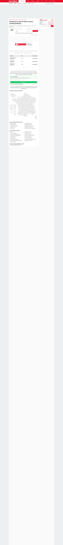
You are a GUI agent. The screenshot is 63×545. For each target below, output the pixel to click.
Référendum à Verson (28, 140)
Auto (42, 1)
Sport (28, 1)
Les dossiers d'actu (43, 24)
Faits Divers (19, 3)
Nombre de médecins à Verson (30, 135)
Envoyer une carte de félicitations (30, 128)
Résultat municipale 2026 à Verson (30, 139)
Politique (10, 3)
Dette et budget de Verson (14, 139)
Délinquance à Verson (28, 131)
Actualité (41, 21)
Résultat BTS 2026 (13, 124)
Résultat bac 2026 (13, 123)
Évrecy (32, 33)
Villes (32, 3)
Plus (46, 1)
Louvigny (20, 33)
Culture (32, 1)
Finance (37, 1)
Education (24, 3)
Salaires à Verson (13, 136)
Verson (11, 131)
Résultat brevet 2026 (14, 19)
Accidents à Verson (13, 141)
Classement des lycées (14, 125)
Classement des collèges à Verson (15, 135)
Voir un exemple (51, 21)
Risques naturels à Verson (29, 134)
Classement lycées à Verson (29, 125)
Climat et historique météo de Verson (16, 140)
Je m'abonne (23, 82)
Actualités (22, 1)
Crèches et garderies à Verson (15, 134)
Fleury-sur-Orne (25, 33)
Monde (29, 3)
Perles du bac (12, 128)
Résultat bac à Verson (28, 123)
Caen (29, 33)
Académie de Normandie (23, 19)
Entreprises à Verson (28, 136)
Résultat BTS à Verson (28, 124)
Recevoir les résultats (22, 44)
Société (15, 3)
